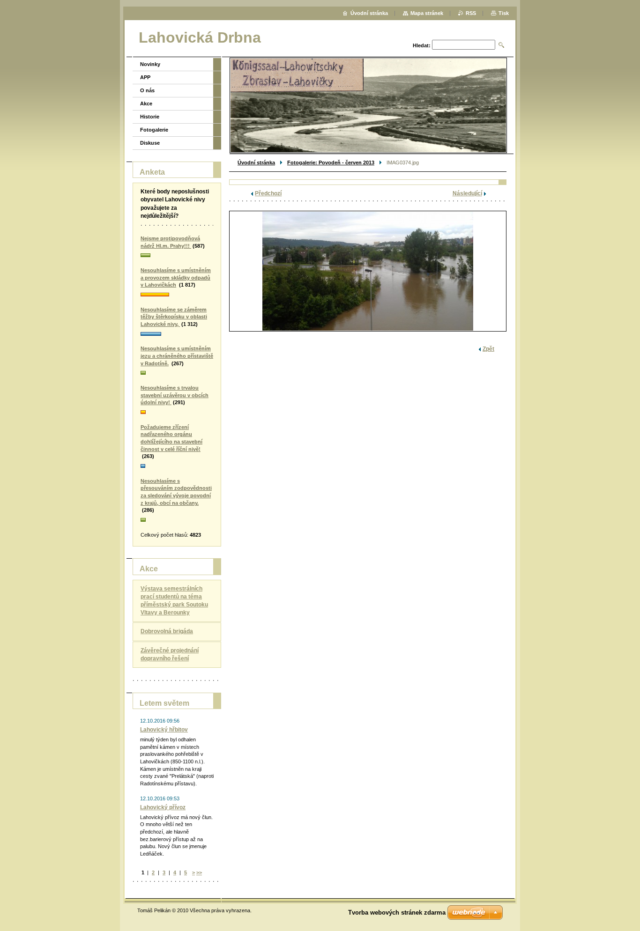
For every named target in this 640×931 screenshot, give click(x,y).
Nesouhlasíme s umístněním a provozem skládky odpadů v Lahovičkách (176, 277)
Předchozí (268, 193)
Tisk (504, 13)
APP (145, 77)
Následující (467, 193)
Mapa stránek (426, 13)
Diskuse (150, 143)
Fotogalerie (154, 130)
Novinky (150, 64)
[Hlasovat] (177, 255)
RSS (471, 13)
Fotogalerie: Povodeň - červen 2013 (330, 162)
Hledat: (422, 45)
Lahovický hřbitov (164, 729)
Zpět (488, 349)
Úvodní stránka (256, 162)
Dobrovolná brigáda (167, 631)
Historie (149, 116)
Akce (146, 103)
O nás (147, 90)
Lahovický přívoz (163, 807)
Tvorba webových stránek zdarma (397, 912)
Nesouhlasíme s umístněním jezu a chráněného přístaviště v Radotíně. (177, 356)
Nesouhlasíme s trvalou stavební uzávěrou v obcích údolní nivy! (174, 395)
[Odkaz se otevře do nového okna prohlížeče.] (367, 271)
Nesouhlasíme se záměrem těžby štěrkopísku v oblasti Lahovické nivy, (174, 317)
